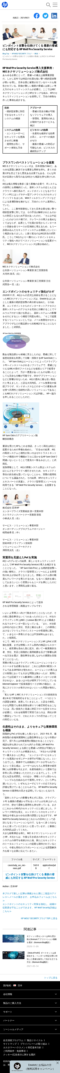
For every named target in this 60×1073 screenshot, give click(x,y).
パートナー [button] (8, 1020)
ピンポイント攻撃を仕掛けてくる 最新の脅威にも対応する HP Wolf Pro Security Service (30, 876)
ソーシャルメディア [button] (13, 1029)
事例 (36, 54)
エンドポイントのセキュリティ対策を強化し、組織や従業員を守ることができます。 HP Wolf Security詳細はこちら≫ (30, 907)
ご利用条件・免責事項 (14, 1051)
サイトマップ (10, 1043)
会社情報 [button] (7, 994)
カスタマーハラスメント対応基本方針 (22, 1047)
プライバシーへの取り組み (33, 1043)
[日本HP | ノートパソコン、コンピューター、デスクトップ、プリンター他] (5, 5)
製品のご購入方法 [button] (12, 1003)
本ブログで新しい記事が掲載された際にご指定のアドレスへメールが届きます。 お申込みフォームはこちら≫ (30, 897)
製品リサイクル (35, 1040)
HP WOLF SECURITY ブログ (22, 54)
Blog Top (6, 54)
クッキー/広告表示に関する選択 (19, 1054)
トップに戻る (50, 977)
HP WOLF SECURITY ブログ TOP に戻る (39, 918)
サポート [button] (7, 1011)
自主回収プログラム (13, 1040)
